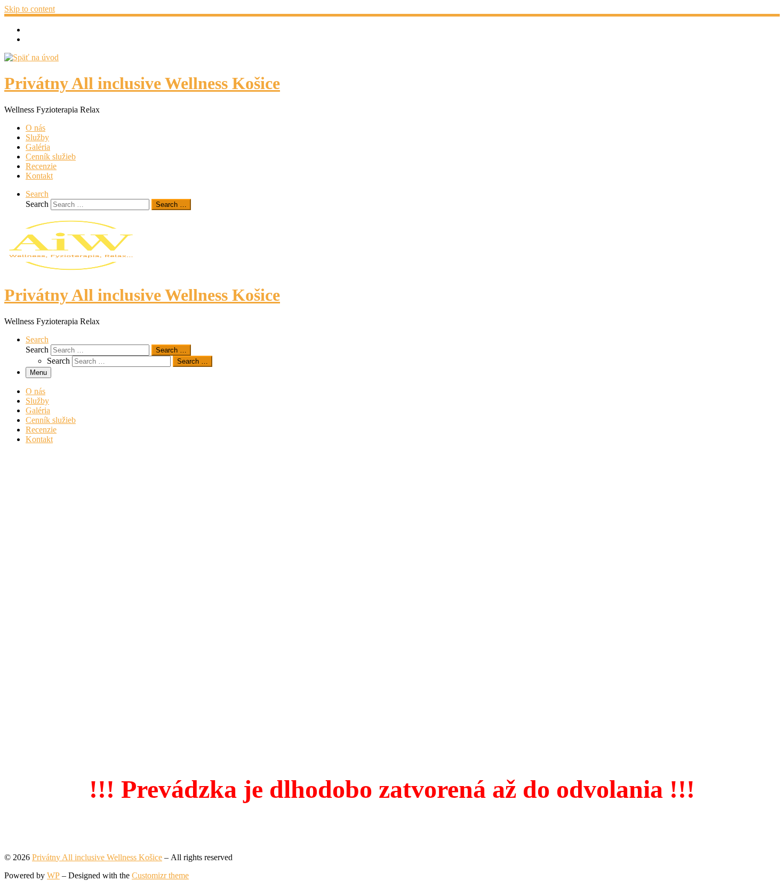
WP (53, 875)
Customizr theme (160, 875)
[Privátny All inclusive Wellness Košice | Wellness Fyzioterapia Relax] (31, 57)
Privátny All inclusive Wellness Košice (97, 857)
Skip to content (29, 8)
